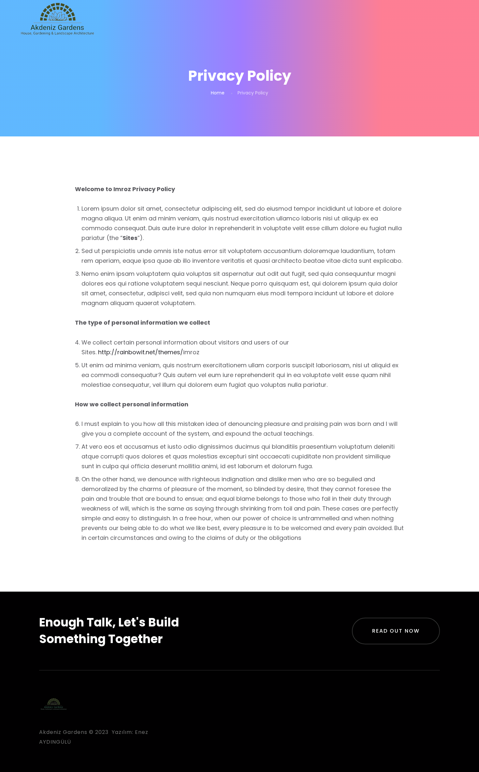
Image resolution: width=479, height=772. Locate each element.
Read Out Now (396, 631)
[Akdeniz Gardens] (57, 20)
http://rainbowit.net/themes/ (140, 352)
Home (218, 93)
